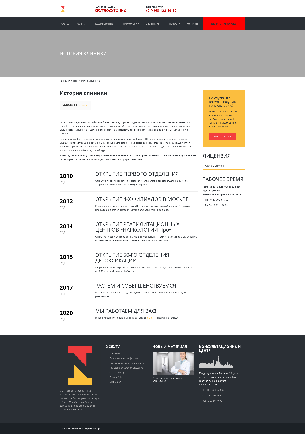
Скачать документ (215, 165)
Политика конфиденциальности (126, 362)
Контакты (114, 353)
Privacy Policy (116, 377)
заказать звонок (222, 136)
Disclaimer (115, 381)
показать (83, 105)
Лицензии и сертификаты (123, 358)
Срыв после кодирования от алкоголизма (167, 379)
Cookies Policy (116, 372)
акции (150, 317)
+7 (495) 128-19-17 (161, 10)
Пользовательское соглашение (126, 367)
